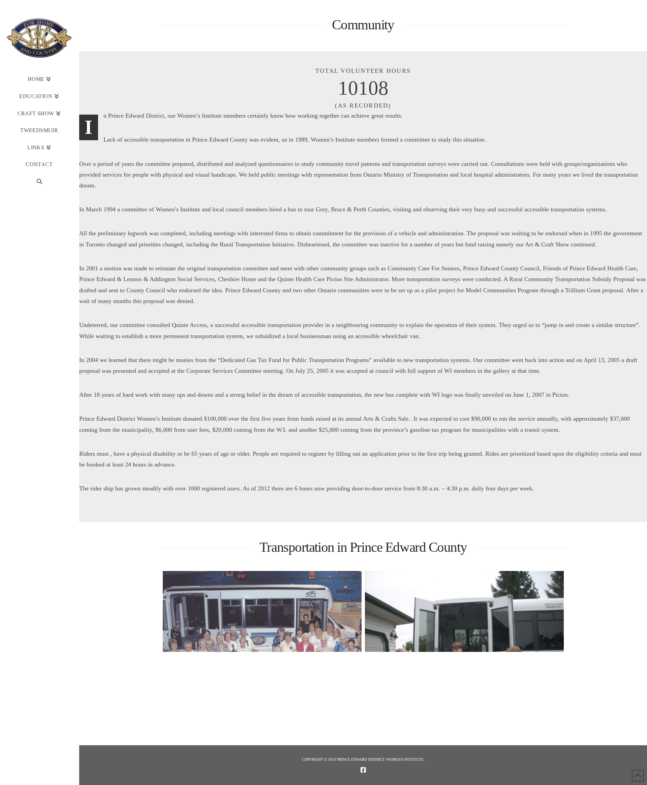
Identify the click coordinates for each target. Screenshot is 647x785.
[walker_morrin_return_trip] (464, 611)
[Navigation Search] (39, 181)
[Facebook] (363, 770)
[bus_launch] (262, 611)
